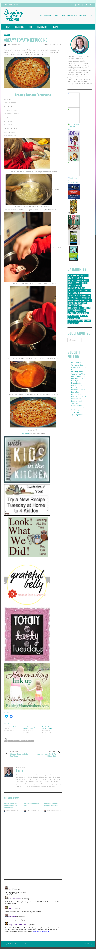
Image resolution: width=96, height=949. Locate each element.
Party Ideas (79, 313)
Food (5, 741)
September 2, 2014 (56, 811)
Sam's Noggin (75, 403)
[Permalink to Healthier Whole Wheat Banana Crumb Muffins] (53, 818)
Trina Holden (75, 412)
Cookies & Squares (74, 285)
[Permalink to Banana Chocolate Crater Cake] (33, 818)
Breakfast (71, 283)
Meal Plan (71, 310)
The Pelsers (75, 410)
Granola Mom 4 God (78, 374)
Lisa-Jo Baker (75, 392)
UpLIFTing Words (77, 415)
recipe (32, 741)
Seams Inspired (76, 406)
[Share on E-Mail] (60, 45)
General (71, 298)
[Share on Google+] (57, 45)
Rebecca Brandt (76, 401)
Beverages (84, 275)
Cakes (78, 283)
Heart (83, 298)
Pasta (28, 741)
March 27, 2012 (16, 45)
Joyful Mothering (76, 385)
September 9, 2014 (36, 811)
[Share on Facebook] (51, 45)
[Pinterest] (83, 5)
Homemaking (72, 303)
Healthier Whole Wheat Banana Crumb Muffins (51, 804)
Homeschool (82, 303)
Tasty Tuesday (25, 434)
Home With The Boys (78, 376)
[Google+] (75, 5)
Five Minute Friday (74, 295)
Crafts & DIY (72, 288)
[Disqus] (33, 851)
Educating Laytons (77, 372)
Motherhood (80, 310)
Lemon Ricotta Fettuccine (12, 727)
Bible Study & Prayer (75, 278)
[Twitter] (86, 5)
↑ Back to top (88, 944)
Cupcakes (81, 288)
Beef (78, 275)
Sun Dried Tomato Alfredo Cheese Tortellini (50, 728)
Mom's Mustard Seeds (78, 397)
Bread (86, 280)
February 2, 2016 (15, 811)
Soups (76, 323)
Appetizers (72, 275)
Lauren (8, 45)
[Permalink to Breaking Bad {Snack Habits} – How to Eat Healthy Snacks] (12, 818)
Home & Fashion (73, 300)
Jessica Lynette (76, 383)
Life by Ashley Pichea (78, 390)
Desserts (81, 290)
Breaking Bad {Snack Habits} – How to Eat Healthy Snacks (10, 805)
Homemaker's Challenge (79, 378)
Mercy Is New (76, 394)
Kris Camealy (75, 387)
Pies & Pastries (73, 316)
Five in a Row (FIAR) (75, 293)
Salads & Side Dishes (75, 321)
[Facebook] (72, 5)
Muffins (71, 313)
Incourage (74, 381)
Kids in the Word (74, 308)
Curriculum (72, 290)
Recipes (7, 35)
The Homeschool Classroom (80, 408)
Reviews (77, 318)
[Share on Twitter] (54, 45)
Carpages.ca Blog (77, 365)
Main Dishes (22, 741)
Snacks (70, 323)
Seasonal (87, 321)
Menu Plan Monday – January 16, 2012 (29, 728)
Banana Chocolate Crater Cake (32, 804)
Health (77, 298)
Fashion (88, 290)
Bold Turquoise (76, 363)
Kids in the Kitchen (13, 741)
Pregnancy (84, 316)
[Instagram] (79, 5)
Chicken (84, 283)
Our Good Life (76, 399)
